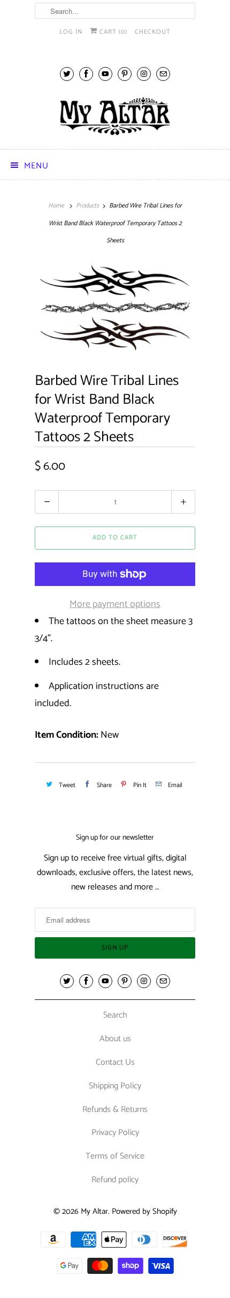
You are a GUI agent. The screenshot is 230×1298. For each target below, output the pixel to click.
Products (87, 206)
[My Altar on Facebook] (86, 74)
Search (115, 1015)
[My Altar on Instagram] (144, 74)
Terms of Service (115, 1156)
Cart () (112, 32)
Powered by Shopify (144, 1211)
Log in (70, 32)
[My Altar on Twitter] (67, 74)
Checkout (153, 32)
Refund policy (115, 1180)
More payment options (115, 604)
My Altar (94, 1211)
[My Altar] (115, 116)
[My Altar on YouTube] (105, 74)
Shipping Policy (115, 1086)
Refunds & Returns (115, 1109)
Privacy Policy (115, 1132)
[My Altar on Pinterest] (125, 74)
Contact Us (115, 1062)
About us (115, 1039)
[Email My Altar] (163, 74)
